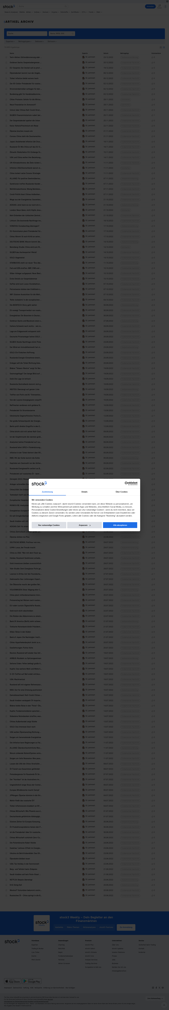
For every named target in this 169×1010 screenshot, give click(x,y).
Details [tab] (85, 492)
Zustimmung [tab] (47, 492)
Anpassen (83, 525)
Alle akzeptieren (120, 525)
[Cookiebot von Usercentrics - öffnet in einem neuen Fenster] (126, 483)
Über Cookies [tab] (122, 492)
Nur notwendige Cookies (49, 525)
